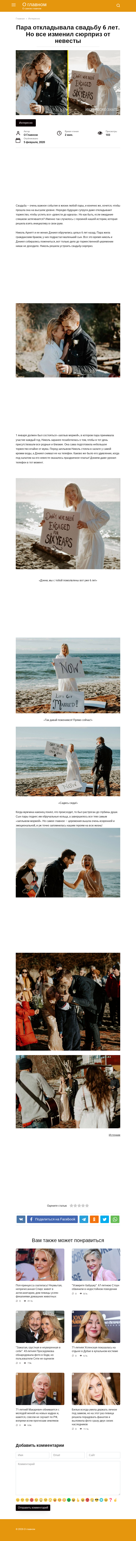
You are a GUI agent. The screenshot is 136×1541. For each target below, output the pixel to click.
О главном (34, 4)
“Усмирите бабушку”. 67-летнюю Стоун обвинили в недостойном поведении (95, 1287)
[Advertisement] (68, 176)
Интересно (26, 122)
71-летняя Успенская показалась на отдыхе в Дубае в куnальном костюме (95, 1349)
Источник (114, 1135)
